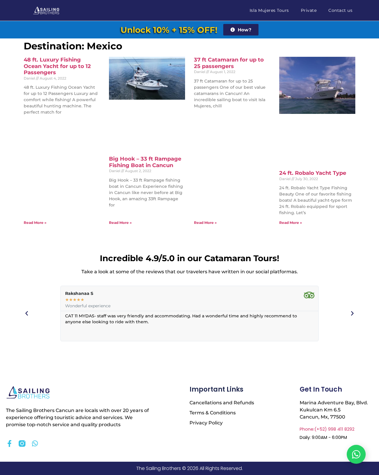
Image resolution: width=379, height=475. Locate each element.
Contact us (340, 10)
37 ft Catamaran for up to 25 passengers (229, 63)
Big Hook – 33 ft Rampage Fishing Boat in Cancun (145, 162)
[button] (27, 313)
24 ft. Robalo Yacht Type (312, 173)
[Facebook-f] (9, 443)
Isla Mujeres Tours (269, 10)
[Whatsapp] (34, 443)
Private (309, 10)
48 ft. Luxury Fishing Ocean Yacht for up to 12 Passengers (57, 66)
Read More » (35, 222)
